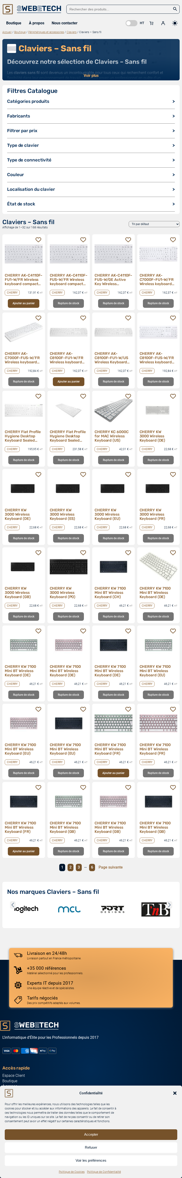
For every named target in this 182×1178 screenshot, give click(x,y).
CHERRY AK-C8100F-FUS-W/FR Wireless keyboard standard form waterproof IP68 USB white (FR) (157, 358)
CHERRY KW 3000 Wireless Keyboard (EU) (107, 514)
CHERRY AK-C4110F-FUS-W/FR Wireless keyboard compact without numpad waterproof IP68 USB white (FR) (68, 279)
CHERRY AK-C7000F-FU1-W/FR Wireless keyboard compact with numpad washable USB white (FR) (157, 279)
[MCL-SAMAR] (69, 909)
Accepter (91, 1134)
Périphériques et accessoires (46, 32)
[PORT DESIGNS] (112, 909)
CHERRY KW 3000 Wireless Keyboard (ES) (62, 514)
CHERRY (12, 292)
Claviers (72, 32)
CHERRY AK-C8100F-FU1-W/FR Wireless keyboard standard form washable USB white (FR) (68, 358)
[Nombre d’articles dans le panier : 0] (151, 23)
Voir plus (91, 75)
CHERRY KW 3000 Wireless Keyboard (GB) (18, 592)
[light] (175, 23)
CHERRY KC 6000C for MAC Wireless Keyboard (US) (112, 436)
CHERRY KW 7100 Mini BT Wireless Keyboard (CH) (110, 592)
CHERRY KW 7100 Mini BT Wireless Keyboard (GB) (65, 827)
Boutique (20, 32)
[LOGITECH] (26, 909)
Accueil (7, 32)
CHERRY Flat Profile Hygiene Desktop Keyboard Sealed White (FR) (23, 436)
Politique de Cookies (72, 1172)
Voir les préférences (91, 1160)
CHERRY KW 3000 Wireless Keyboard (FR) (152, 514)
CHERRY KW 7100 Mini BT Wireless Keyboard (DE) (155, 592)
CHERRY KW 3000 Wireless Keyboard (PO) (63, 592)
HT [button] (142, 23)
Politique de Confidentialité (104, 1172)
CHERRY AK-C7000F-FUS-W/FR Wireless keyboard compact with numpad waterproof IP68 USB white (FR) (23, 358)
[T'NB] (155, 909)
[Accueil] (32, 9)
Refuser (91, 1147)
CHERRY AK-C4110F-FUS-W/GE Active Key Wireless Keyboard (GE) (113, 279)
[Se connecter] (163, 23)
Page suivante (111, 867)
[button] (175, 1093)
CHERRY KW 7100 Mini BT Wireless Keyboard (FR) (110, 749)
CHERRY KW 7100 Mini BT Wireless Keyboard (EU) (155, 671)
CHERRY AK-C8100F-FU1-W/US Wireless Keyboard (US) (111, 358)
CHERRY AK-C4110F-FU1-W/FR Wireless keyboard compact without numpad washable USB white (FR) (23, 279)
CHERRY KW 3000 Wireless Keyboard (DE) (152, 436)
